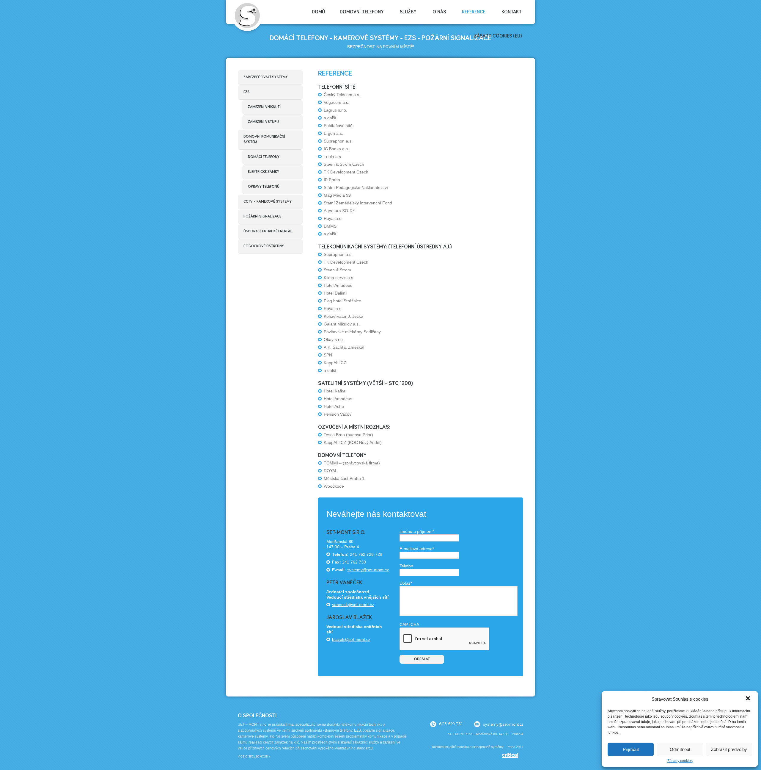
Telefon (406, 566)
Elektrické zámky (263, 172)
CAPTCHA (409, 624)
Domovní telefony (362, 12)
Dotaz (406, 583)
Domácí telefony (263, 157)
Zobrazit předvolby (729, 749)
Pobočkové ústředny (263, 246)
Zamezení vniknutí (264, 107)
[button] (748, 698)
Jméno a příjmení (417, 531)
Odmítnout (680, 749)
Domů (318, 12)
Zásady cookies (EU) (498, 36)
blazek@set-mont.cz (351, 639)
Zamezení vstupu (263, 122)
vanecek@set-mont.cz (353, 604)
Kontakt (511, 12)
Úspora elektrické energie (267, 231)
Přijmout (631, 749)
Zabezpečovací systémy (265, 77)
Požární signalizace (262, 216)
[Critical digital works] (512, 756)
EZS (246, 92)
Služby (408, 12)
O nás (439, 12)
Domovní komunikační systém (264, 139)
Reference (473, 12)
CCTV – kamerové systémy (267, 202)
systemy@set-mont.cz (368, 569)
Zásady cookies (680, 761)
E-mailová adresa (417, 548)
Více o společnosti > (254, 756)
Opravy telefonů (263, 187)
